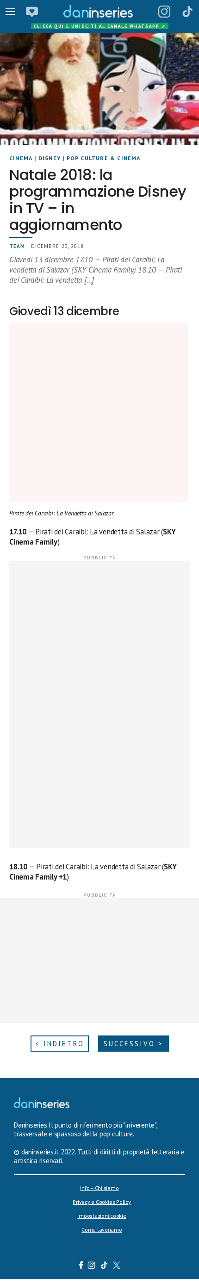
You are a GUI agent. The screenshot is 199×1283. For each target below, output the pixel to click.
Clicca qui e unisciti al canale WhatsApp (100, 26)
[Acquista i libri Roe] (32, 11)
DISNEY (49, 158)
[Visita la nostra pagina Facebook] (81, 1266)
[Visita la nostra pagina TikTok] (104, 1266)
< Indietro (59, 1043)
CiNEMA (20, 158)
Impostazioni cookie (101, 1215)
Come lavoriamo (101, 1229)
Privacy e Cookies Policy (102, 1201)
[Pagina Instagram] (164, 11)
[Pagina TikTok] (187, 11)
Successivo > (133, 1043)
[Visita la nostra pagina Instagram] (92, 1266)
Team (17, 246)
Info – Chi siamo (99, 1187)
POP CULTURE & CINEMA (104, 158)
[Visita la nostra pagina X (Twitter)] (117, 1266)
